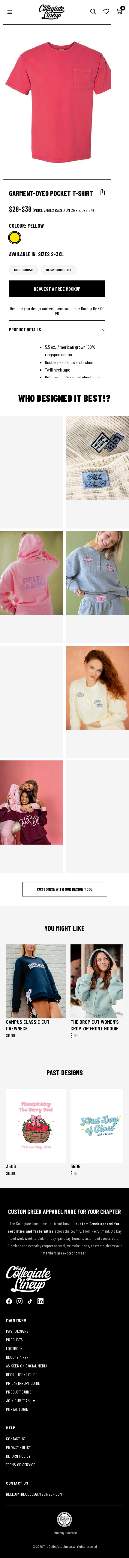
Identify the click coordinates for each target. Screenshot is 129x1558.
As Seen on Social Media (26, 1365)
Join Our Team (18, 1400)
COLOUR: (26, 225)
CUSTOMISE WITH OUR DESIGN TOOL (64, 888)
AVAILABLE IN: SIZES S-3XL (36, 254)
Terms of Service (20, 1464)
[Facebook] (9, 1301)
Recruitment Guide (22, 1374)
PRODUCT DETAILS (25, 329)
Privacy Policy (18, 1447)
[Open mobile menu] (9, 12)
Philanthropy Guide (23, 1383)
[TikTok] (30, 1301)
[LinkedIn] (41, 1301)
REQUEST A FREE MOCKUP (57, 289)
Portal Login (17, 1409)
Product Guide (18, 1391)
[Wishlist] (106, 12)
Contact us (15, 1438)
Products (14, 1339)
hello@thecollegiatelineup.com (34, 1494)
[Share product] (102, 192)
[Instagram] (19, 1301)
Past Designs (17, 1331)
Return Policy (18, 1456)
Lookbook (14, 1348)
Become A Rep (17, 1357)
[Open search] (93, 12)
